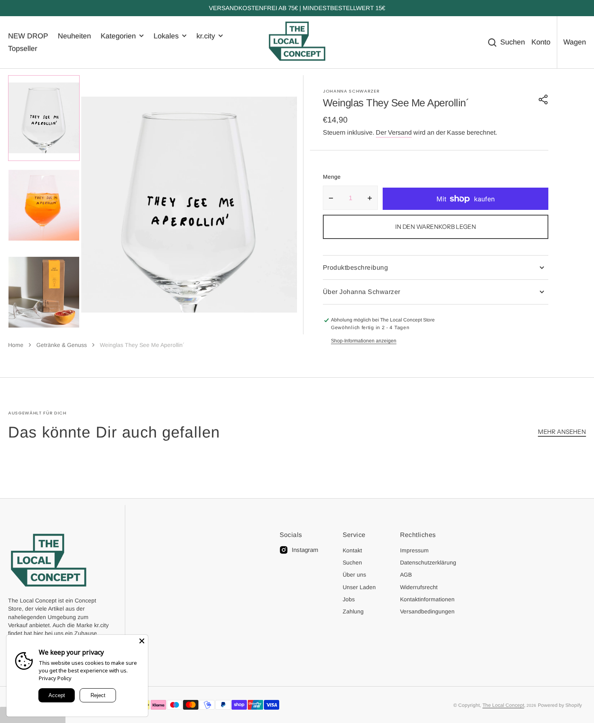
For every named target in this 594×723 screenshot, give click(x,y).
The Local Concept (503, 705)
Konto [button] (540, 42)
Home (15, 345)
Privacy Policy (55, 678)
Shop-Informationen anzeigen (363, 341)
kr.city (205, 36)
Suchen (512, 42)
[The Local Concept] (297, 42)
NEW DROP (28, 36)
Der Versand (394, 132)
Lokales (166, 36)
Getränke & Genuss (61, 345)
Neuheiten (74, 36)
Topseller (22, 48)
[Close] (142, 641)
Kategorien (118, 36)
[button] (543, 99)
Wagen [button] (574, 42)
